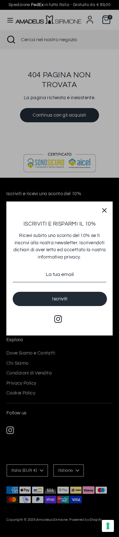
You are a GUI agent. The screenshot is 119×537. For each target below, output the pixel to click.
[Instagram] (58, 319)
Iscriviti (59, 299)
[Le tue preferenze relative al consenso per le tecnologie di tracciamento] (108, 526)
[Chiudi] (104, 210)
